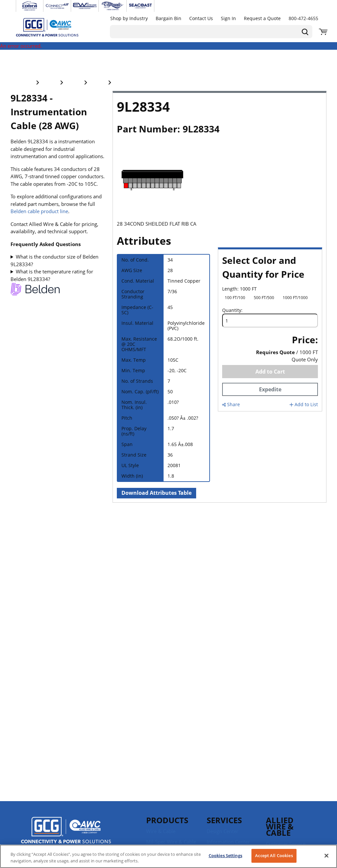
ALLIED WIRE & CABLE (280, 826)
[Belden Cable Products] (35, 290)
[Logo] (66, 831)
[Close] (326, 855)
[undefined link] (29, 6)
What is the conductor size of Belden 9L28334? (54, 260)
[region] (168, 856)
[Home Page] (54, 27)
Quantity (231, 310)
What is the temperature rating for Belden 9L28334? (52, 275)
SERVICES (224, 820)
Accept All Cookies (274, 855)
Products (167, 820)
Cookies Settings (225, 855)
